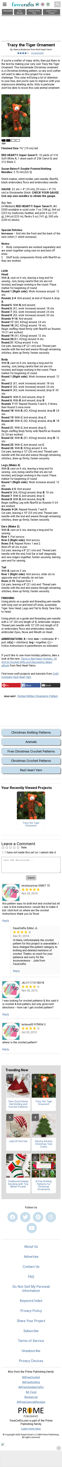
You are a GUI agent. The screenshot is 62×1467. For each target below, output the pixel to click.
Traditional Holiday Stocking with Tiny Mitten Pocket (18, 1184)
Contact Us (31, 1267)
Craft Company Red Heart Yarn (30, 675)
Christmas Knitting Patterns (31, 732)
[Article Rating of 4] (23, 53)
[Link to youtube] (32, 1228)
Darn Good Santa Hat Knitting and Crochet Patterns (18, 1104)
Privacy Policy (31, 1311)
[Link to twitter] (25, 1217)
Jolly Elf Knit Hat (18, 1141)
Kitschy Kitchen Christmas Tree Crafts (43, 1144)
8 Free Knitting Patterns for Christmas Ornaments (44, 1185)
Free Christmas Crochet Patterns (31, 751)
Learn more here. (31, 1428)
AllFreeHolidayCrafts (31, 1387)
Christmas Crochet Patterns (31, 761)
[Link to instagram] (51, 1217)
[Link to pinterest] (38, 1217)
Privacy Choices (31, 1361)
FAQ (31, 1277)
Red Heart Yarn (31, 770)
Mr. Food (31, 1392)
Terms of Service (31, 1341)
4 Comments (37, 53)
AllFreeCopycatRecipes (31, 1402)
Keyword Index (31, 1301)
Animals (31, 742)
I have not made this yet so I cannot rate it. (31, 852)
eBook (29, 662)
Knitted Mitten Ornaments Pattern (38, 696)
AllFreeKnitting (31, 1382)
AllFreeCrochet (31, 1377)
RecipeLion (31, 1397)
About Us (31, 1247)
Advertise (31, 1257)
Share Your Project (31, 1321)
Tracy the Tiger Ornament (31, 824)
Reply (5, 920)
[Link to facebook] (12, 1217)
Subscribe (31, 1331)
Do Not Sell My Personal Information (31, 1289)
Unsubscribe (31, 1351)
